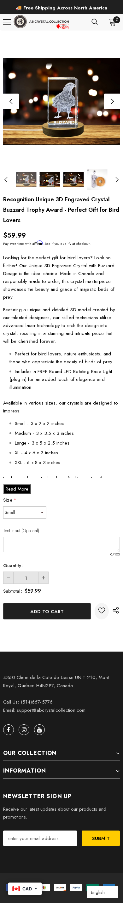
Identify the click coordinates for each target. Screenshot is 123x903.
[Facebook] (8, 729)
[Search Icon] (94, 22)
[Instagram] (24, 729)
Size (9, 500)
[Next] (112, 101)
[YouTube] (39, 729)
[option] (61, 7)
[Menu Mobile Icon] (7, 22)
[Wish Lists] (102, 611)
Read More (17, 489)
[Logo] (42, 22)
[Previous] (11, 101)
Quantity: (13, 565)
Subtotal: (12, 591)
